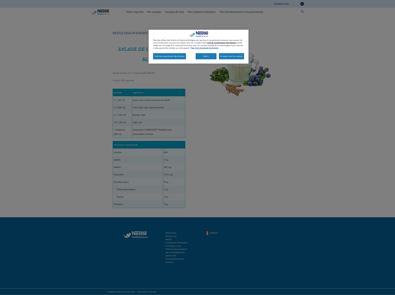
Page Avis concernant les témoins (204, 48)
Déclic (206, 56)
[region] (198, 47)
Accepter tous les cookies (231, 56)
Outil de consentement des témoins (169, 56)
